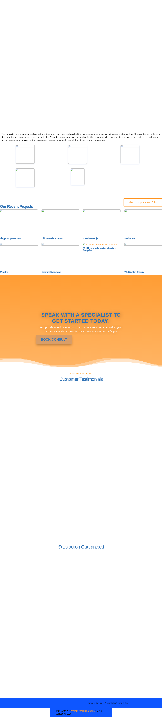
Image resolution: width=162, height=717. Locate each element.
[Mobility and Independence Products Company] (102, 244)
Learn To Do (62, 16)
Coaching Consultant (51, 271)
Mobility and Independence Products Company (99, 249)
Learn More (95, 592)
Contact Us (29, 591)
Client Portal (83, 16)
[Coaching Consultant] (60, 256)
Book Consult (54, 339)
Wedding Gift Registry (134, 271)
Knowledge (62, 12)
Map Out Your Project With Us (95, 12)
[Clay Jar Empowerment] (19, 222)
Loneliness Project (91, 238)
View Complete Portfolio (143, 202)
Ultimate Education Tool (52, 238)
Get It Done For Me (36, 96)
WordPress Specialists (32, 12)
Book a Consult (30, 677)
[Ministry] (19, 256)
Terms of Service (95, 703)
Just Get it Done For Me (33, 16)
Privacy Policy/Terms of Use (116, 703)
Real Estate (129, 238)
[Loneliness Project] (102, 222)
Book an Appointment (118, 96)
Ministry (4, 271)
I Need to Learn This (73, 96)
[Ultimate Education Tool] (60, 222)
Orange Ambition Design (83, 710)
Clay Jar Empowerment (10, 238)
